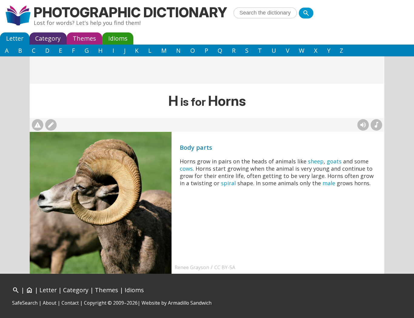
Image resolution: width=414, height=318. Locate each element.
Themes (84, 38)
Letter (14, 38)
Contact (70, 303)
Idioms (118, 38)
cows (186, 168)
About (49, 303)
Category (48, 38)
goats (334, 161)
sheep (316, 161)
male (328, 183)
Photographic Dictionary (130, 12)
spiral (228, 183)
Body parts (196, 147)
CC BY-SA (224, 267)
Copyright (95, 303)
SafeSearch (25, 303)
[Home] (18, 16)
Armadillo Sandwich (190, 303)
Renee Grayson (192, 267)
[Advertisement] (207, 70)
